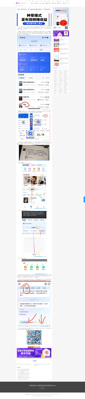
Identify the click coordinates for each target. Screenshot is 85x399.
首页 (33, 3)
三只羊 (60, 87)
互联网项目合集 (55, 394)
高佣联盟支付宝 (66, 93)
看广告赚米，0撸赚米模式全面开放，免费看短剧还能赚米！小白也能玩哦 (42, 364)
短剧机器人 (55, 83)
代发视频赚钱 (60, 80)
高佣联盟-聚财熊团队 (18, 3)
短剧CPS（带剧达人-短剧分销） (66, 84)
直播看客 (65, 90)
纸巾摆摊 (60, 83)
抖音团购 (55, 70)
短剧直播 (65, 87)
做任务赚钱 (55, 73)
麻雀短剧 (60, 84)
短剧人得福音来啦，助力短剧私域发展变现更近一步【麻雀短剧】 (34, 9)
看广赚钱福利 (65, 71)
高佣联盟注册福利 (37, 394)
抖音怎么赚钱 (51, 394)
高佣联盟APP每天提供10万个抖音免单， (23, 376)
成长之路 (54, 3)
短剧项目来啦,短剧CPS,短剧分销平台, (23, 379)
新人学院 (37, 3)
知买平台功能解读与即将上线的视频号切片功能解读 (24, 364)
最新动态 (21, 5)
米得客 (60, 77)
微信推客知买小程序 (42, 394)
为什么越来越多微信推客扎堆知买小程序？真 (24, 373)
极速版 (55, 93)
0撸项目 (55, 71)
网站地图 (59, 394)
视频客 (55, 80)
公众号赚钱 (60, 73)
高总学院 (48, 3)
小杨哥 (55, 87)
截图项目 (60, 71)
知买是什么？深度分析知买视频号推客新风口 (24, 369)
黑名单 (55, 74)
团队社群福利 (47, 394)
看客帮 (65, 74)
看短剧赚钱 (65, 77)
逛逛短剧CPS (55, 84)
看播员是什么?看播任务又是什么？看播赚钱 (24, 377)
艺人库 (60, 74)
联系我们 (42, 388)
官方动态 (59, 3)
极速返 (60, 93)
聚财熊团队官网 (33, 394)
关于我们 (65, 3)
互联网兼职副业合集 (61, 90)
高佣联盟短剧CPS (65, 83)
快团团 (55, 90)
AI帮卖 (65, 70)
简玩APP (55, 77)
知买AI (60, 70)
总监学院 (43, 3)
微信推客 (65, 73)
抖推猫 (65, 80)
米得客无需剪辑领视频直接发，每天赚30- (23, 370)
